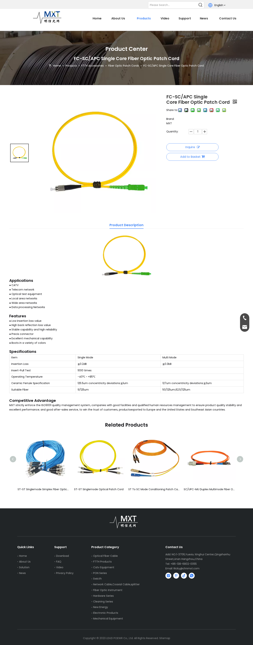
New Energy (100, 607)
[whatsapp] (192, 576)
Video (59, 567)
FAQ (58, 561)
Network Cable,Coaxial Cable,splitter (116, 584)
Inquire (190, 147)
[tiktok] (184, 576)
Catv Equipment (103, 567)
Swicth (97, 578)
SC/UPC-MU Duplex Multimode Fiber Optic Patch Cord (184, 489)
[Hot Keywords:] (200, 5)
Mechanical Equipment (108, 618)
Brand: (170, 119)
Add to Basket (190, 157)
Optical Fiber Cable (105, 556)
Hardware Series (103, 596)
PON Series (100, 573)
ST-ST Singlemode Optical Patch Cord (73, 489)
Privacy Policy (65, 573)
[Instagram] (168, 576)
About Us (25, 561)
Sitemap (164, 638)
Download (62, 556)
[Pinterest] (176, 576)
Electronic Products (105, 613)
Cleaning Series (103, 601)
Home (23, 556)
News (22, 573)
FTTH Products (102, 561)
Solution (24, 567)
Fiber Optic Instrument (107, 590)
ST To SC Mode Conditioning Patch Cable (129, 489)
